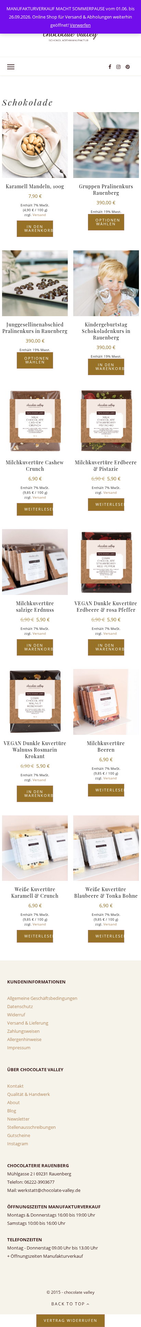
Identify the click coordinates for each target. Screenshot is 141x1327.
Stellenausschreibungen (31, 1127)
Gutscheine (18, 1135)
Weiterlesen (38, 509)
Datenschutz (20, 1006)
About (13, 1102)
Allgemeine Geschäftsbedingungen (42, 998)
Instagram (17, 1143)
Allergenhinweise (24, 1039)
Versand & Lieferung (27, 1023)
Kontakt (15, 1086)
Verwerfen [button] (80, 25)
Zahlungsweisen (23, 1031)
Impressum (18, 1047)
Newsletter (18, 1119)
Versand (39, 214)
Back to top (69, 1304)
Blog (11, 1111)
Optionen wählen (107, 221)
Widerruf (16, 1015)
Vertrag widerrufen (70, 1320)
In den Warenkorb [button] (38, 228)
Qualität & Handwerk (28, 1094)
